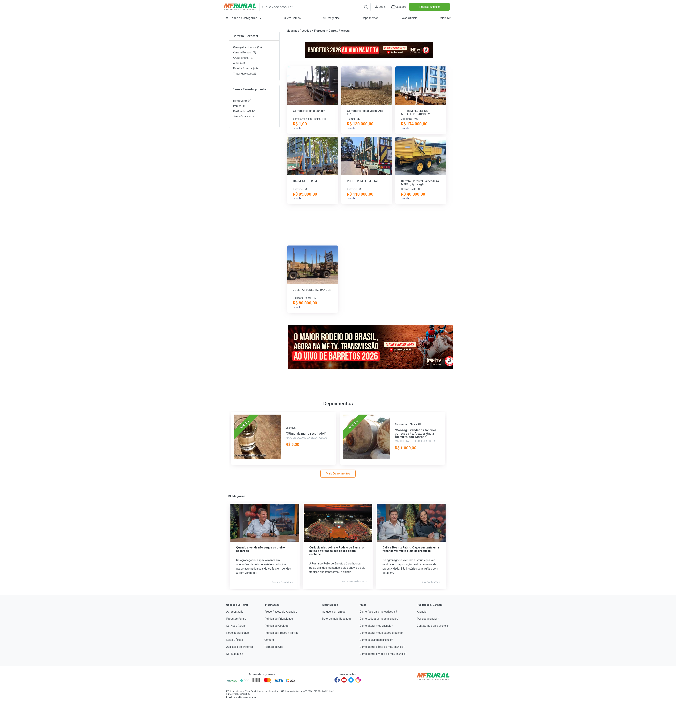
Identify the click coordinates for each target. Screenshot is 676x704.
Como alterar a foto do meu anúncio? (382, 646)
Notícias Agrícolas (237, 632)
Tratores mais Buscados (337, 618)
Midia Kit (445, 18)
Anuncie (422, 611)
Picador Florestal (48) (245, 68)
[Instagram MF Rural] (358, 680)
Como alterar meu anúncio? (376, 625)
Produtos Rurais (236, 618)
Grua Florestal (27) (243, 57)
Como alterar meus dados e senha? (381, 632)
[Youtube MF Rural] (344, 680)
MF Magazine (331, 18)
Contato (269, 639)
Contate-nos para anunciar (433, 625)
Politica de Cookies (276, 625)
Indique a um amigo (334, 611)
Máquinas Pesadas (298, 30)
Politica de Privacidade (278, 618)
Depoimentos (370, 18)
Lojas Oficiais (409, 18)
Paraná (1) (239, 106)
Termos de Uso (273, 646)
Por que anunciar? (428, 618)
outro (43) (239, 63)
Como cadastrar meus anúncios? (380, 618)
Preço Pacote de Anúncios (280, 611)
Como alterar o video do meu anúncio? (383, 653)
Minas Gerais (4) (242, 100)
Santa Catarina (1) (243, 116)
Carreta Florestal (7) (244, 52)
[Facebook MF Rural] (337, 680)
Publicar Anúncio (429, 6)
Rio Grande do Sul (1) (244, 111)
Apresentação (234, 611)
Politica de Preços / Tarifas (281, 632)
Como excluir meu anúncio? (376, 639)
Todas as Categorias (243, 18)
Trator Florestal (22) (244, 73)
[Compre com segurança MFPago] (232, 680)
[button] (366, 7)
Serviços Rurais (236, 625)
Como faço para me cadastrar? (378, 611)
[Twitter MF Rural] (351, 680)
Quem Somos (292, 18)
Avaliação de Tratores (239, 646)
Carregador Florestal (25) (247, 47)
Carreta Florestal (245, 36)
